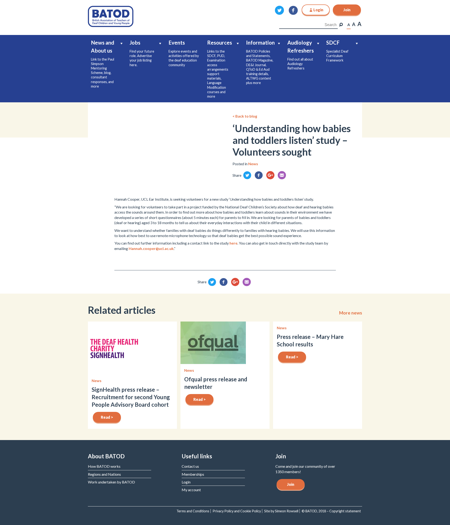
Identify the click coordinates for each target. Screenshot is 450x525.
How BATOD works (104, 466)
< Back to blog (244, 116)
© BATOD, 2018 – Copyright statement (331, 511)
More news (350, 312)
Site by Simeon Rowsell (281, 511)
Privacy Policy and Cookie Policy (237, 511)
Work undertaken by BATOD (111, 482)
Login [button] (318, 10)
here (233, 243)
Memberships (193, 474)
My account (191, 489)
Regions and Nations (104, 474)
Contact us (190, 466)
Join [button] (346, 10)
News (253, 163)
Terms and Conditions (192, 511)
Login (186, 482)
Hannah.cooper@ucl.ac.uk (151, 248)
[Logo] (110, 16)
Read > (107, 417)
